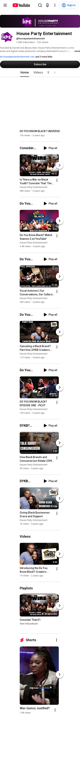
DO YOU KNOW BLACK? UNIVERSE (40, 131)
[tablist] (40, 72)
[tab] (24, 72)
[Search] (40, 5)
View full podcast (29, 623)
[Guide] (5, 5)
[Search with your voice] (47, 5)
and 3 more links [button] (43, 56)
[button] (54, 72)
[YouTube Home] (21, 5)
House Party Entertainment (33, 187)
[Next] (59, 165)
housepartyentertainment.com (19, 56)
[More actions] (57, 180)
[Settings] (55, 5)
